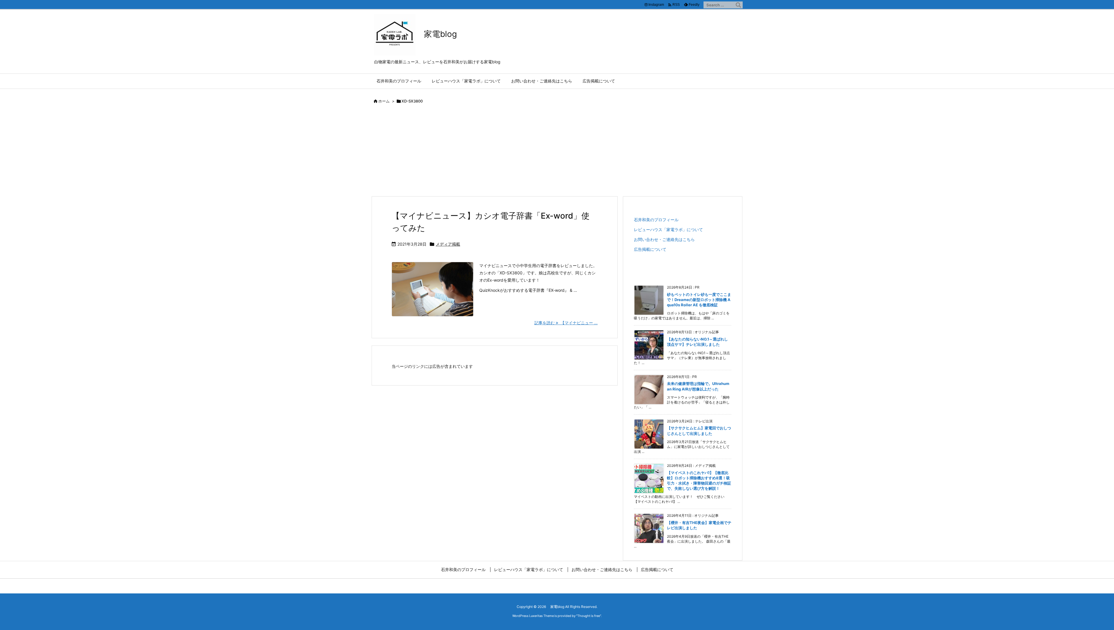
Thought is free (588, 616)
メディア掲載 (448, 244)
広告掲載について (650, 249)
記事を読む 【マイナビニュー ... (566, 322)
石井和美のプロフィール (656, 219)
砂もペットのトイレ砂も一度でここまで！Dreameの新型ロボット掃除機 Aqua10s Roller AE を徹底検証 (699, 299)
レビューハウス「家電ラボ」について (668, 229)
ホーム (384, 101)
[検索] (738, 4)
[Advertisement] (557, 152)
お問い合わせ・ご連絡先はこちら (664, 239)
